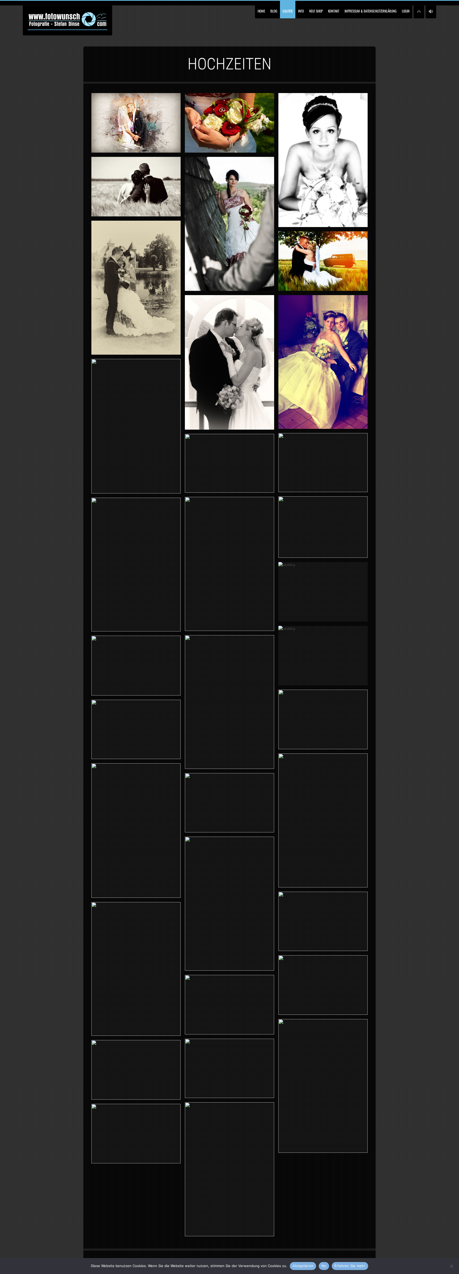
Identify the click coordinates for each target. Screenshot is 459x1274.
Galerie (288, 11)
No (323, 1266)
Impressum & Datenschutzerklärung (371, 11)
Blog (273, 11)
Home (261, 11)
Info (301, 11)
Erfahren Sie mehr (350, 1266)
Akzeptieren (302, 1266)
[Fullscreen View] (419, 9)
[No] (451, 1265)
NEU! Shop (316, 11)
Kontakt (333, 11)
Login (406, 11)
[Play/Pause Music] (431, 9)
